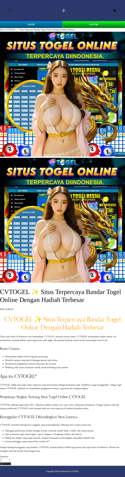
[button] (5, 464)
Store (2, 29)
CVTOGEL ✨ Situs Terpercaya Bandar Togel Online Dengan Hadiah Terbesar (39, 29)
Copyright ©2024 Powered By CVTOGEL (62, 471)
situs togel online (66, 404)
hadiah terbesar (23, 356)
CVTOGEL (49, 336)
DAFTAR (93, 24)
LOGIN (31, 24)
